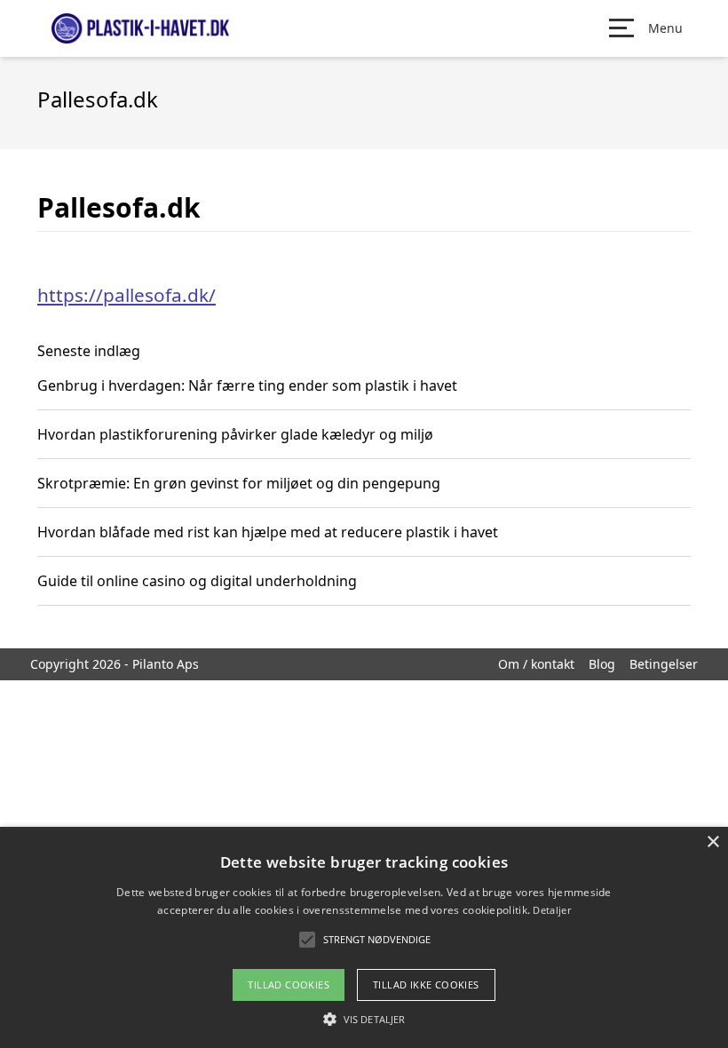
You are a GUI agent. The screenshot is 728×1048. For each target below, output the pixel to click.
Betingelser (663, 663)
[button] (364, 1019)
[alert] (364, 937)
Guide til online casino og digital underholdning (197, 581)
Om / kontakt (536, 663)
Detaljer (551, 910)
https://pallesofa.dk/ (126, 294)
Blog (602, 663)
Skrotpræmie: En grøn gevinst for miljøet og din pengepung (238, 483)
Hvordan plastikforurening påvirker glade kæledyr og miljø (235, 434)
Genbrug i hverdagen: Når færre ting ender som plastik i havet (247, 385)
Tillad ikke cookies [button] (426, 984)
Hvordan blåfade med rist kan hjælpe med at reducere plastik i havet (267, 532)
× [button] (712, 842)
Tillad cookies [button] (288, 984)
